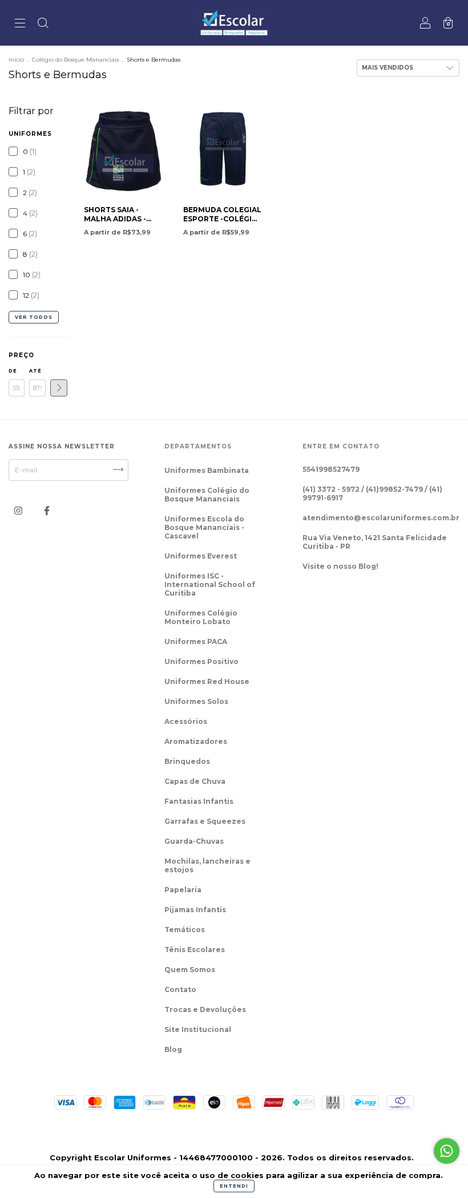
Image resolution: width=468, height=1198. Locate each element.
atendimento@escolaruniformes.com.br (380, 517)
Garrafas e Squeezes (204, 821)
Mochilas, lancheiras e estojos (207, 865)
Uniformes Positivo (201, 661)
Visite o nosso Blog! (340, 566)
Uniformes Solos (196, 701)
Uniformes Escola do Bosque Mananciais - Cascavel (204, 527)
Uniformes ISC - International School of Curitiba (209, 584)
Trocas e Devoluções (205, 1009)
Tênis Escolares (194, 949)
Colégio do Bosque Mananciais (75, 59)
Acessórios (185, 721)
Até (35, 371)
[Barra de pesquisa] (43, 24)
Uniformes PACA (195, 641)
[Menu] (20, 24)
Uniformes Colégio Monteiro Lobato (200, 617)
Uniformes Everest (200, 556)
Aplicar (58, 387)
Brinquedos (187, 761)
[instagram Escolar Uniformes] (19, 510)
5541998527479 (331, 469)
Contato (180, 989)
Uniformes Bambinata (206, 470)
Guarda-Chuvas (194, 841)
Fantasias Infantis (198, 801)
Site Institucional (197, 1029)
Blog (173, 1049)
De (13, 371)
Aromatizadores (195, 741)
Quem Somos (189, 969)
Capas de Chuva (194, 781)
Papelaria (182, 889)
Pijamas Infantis (195, 909)
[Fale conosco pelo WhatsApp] (446, 1151)
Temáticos (184, 929)
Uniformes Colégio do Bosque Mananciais (206, 494)
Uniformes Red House (206, 681)
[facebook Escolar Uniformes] (46, 510)
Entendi (234, 1186)
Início (16, 59)
